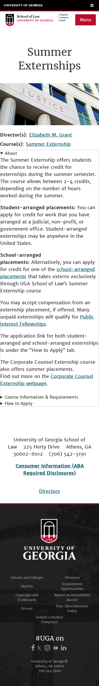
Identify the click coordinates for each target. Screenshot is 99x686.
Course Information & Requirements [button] (41, 397)
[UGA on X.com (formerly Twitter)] (39, 648)
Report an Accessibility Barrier (72, 597)
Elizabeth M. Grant (50, 135)
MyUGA (27, 586)
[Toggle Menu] (92, 5)
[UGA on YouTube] (56, 648)
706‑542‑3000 (50, 671)
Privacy (27, 608)
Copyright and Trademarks (27, 597)
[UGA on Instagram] (48, 648)
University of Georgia (23, 5)
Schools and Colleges (27, 578)
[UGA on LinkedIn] (64, 648)
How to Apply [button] (18, 403)
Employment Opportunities (72, 586)
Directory (49, 491)
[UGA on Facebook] (33, 648)
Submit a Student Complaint (49, 619)
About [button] (11, 153)
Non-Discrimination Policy (72, 608)
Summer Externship (48, 144)
